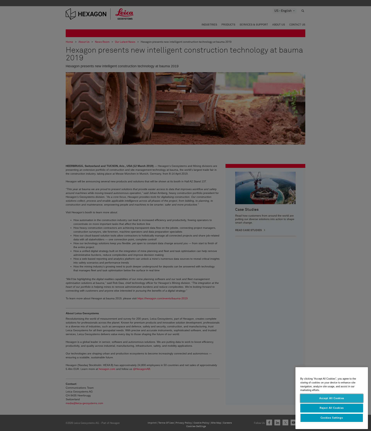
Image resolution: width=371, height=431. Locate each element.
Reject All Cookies (332, 407)
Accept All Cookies (331, 398)
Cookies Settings (332, 417)
